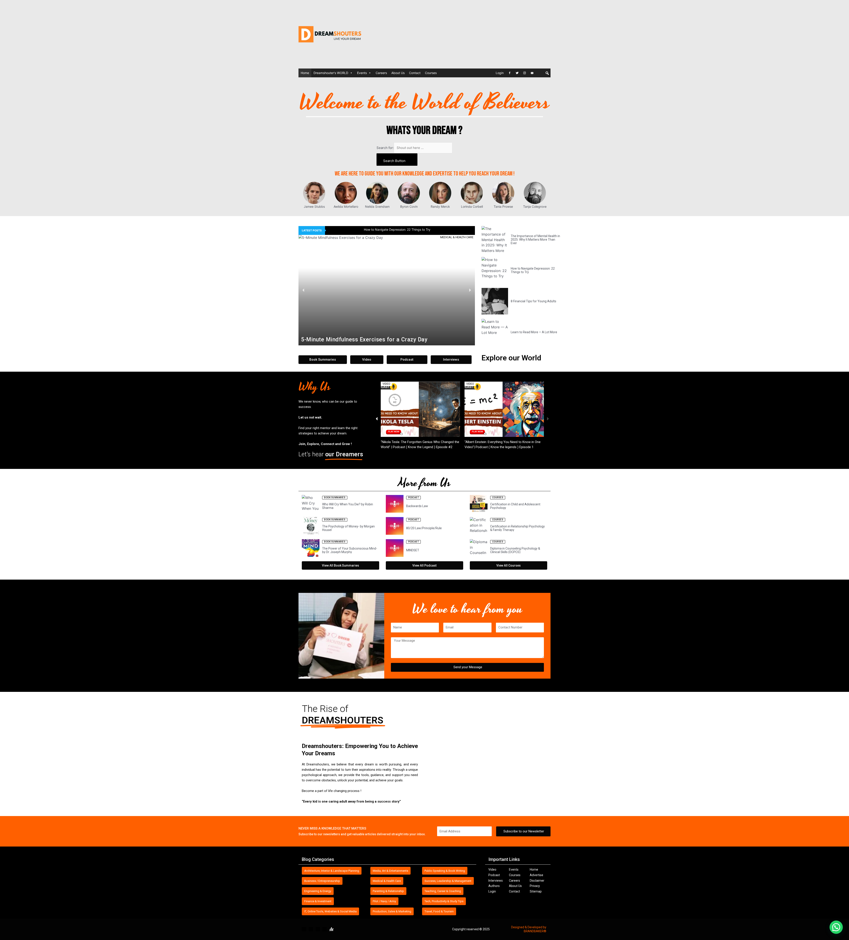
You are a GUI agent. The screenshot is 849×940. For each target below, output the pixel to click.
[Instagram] (524, 73)
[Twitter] (517, 73)
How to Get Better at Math (400, 442)
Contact (415, 73)
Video (492, 869)
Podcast (494, 875)
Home (305, 73)
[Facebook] (509, 73)
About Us (398, 73)
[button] (303, 290)
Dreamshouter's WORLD (331, 73)
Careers (381, 73)
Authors (494, 886)
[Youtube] (532, 73)
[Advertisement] (484, 34)
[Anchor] (540, 73)
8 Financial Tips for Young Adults (352, 229)
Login (500, 73)
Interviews (495, 880)
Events (362, 73)
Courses (431, 73)
